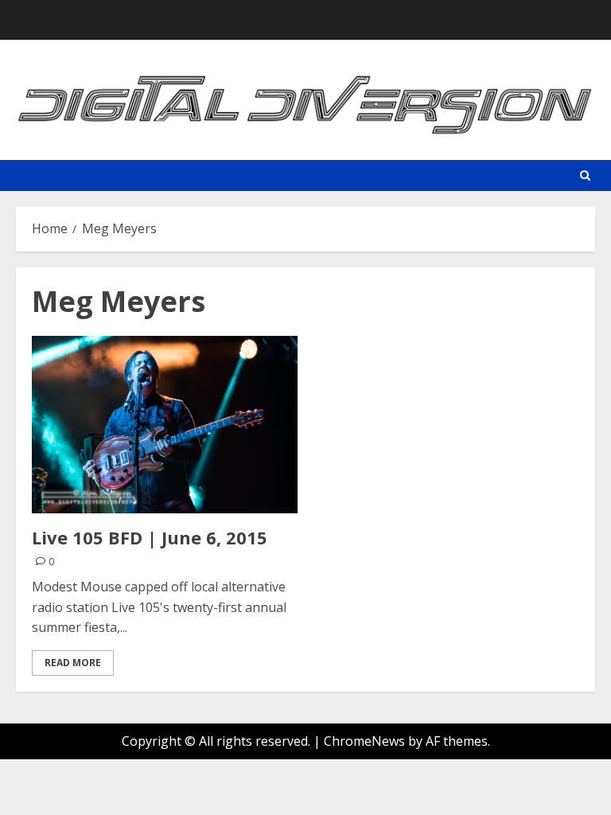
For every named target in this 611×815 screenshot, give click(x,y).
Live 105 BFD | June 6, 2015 (149, 537)
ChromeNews (364, 741)
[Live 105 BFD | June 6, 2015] (165, 424)
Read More (73, 662)
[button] (585, 175)
